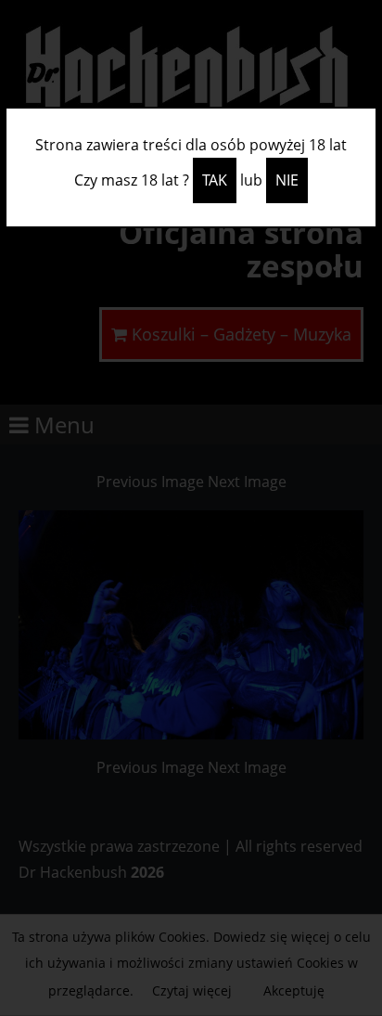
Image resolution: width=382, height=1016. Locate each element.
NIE (287, 180)
